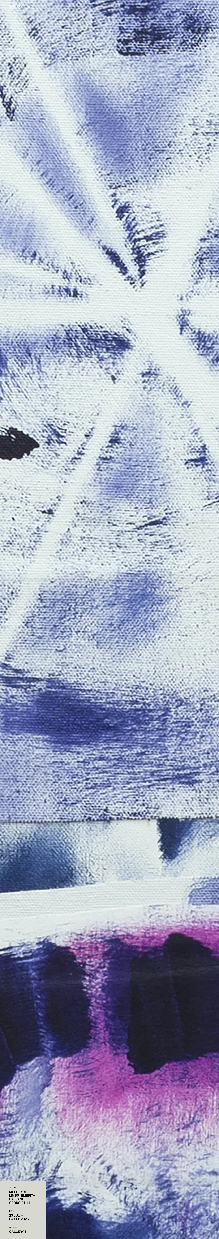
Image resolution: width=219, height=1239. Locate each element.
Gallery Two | (209, 1208)
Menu (195, 8)
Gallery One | (209, 1223)
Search (206, 8)
